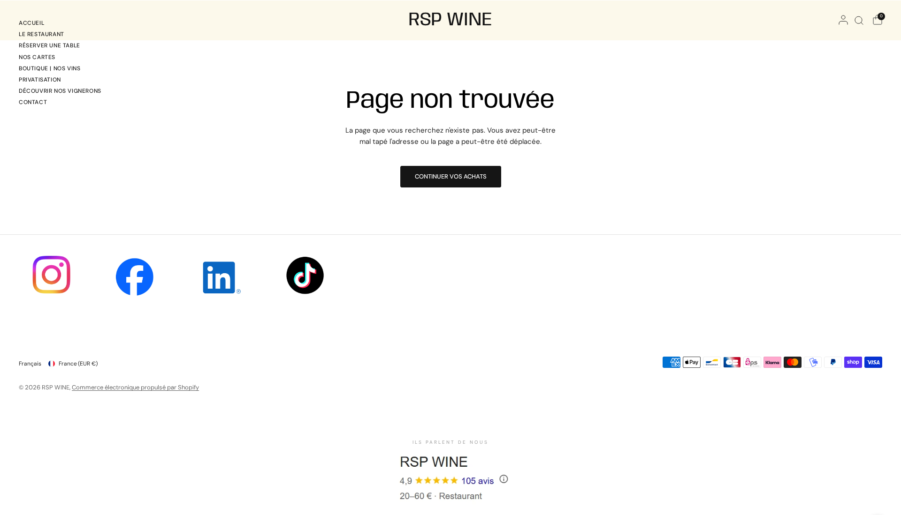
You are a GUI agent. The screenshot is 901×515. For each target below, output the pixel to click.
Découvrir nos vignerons (60, 91)
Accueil (31, 23)
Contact (33, 102)
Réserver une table (49, 45)
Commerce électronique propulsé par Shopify (135, 387)
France (78, 363)
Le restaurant (41, 34)
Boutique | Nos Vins (49, 68)
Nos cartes (37, 57)
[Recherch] (859, 20)
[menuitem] (60, 24)
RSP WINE (450, 20)
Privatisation (40, 79)
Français (30, 363)
